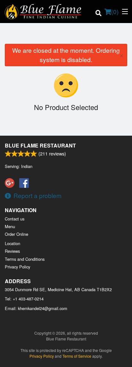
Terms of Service (76, 356)
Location (12, 243)
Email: (36, 308)
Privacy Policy (17, 267)
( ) (115, 11)
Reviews (12, 251)
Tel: (24, 299)
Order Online (16, 234)
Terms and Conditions (25, 259)
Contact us (14, 219)
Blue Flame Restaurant (40, 145)
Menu (10, 226)
